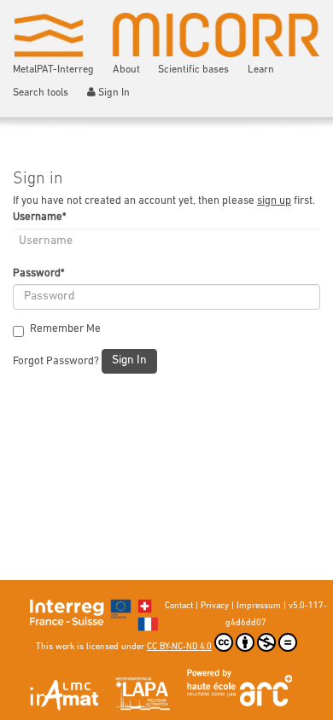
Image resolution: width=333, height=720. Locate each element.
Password (38, 273)
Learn (261, 70)
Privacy (215, 606)
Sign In (114, 93)
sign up (274, 200)
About (126, 70)
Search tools (40, 93)
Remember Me (65, 328)
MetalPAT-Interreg (53, 70)
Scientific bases (193, 70)
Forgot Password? (56, 361)
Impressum (259, 606)
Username (39, 217)
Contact (179, 606)
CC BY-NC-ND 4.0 (179, 647)
